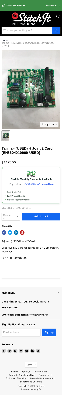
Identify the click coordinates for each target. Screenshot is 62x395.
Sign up (49, 332)
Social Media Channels (31, 381)
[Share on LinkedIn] (16, 232)
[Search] (56, 30)
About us (25, 371)
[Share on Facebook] (4, 232)
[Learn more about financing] (31, 5)
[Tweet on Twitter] (10, 232)
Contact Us (44, 375)
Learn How (47, 184)
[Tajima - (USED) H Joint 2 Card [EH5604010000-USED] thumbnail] (6, 136)
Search (14, 371)
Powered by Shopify (31, 389)
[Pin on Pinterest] (22, 232)
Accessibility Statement (41, 378)
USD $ (29, 364)
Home (5, 40)
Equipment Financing (16, 378)
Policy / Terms (40, 371)
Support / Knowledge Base (22, 375)
